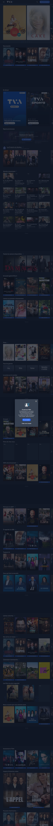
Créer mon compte (26, 423)
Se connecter (26, 419)
